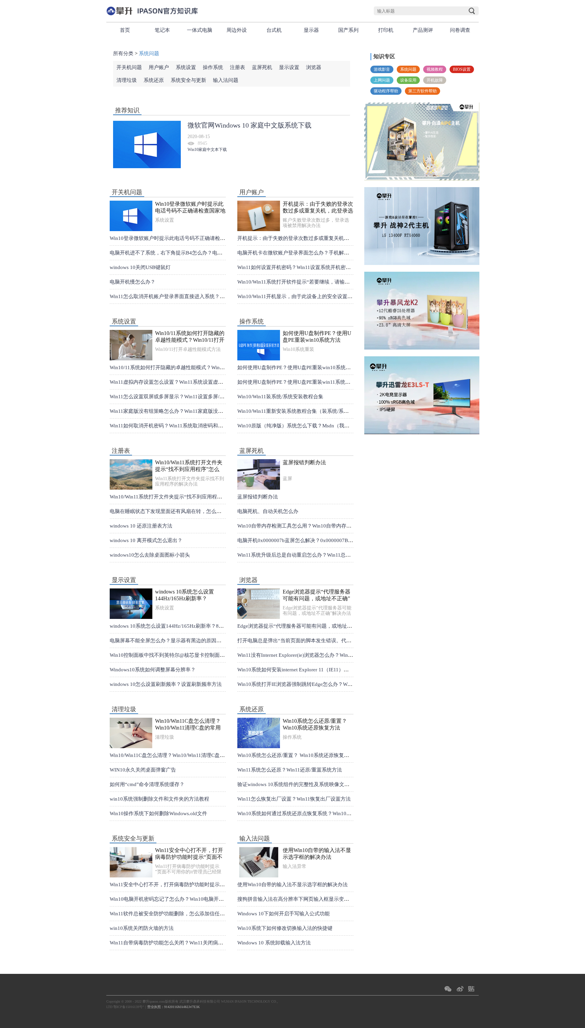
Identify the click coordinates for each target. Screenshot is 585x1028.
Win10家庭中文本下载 (207, 149)
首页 (125, 30)
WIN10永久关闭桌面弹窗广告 (143, 770)
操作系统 (213, 67)
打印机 (385, 30)
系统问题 (408, 69)
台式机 (274, 30)
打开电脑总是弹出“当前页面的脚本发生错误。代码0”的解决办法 (309, 640)
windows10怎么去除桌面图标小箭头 (150, 555)
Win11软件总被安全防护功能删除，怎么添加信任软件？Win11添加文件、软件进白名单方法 (212, 913)
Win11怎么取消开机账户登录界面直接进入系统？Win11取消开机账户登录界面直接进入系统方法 (217, 296)
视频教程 (435, 69)
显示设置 (289, 67)
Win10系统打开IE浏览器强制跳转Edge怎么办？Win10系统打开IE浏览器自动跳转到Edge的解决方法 (348, 684)
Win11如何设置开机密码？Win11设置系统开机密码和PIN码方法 (308, 267)
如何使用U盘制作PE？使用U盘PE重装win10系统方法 (317, 336)
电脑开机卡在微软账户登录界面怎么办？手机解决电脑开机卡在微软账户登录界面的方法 (336, 252)
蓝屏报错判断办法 (304, 462)
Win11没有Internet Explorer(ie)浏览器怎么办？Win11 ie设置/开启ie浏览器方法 (323, 655)
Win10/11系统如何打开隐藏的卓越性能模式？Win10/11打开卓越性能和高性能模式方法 (189, 336)
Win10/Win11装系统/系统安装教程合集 (280, 396)
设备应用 (408, 80)
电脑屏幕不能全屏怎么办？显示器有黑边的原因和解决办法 (176, 640)
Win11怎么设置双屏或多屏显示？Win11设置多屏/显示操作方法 (180, 396)
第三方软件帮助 (422, 91)
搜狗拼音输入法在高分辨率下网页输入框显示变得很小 (298, 899)
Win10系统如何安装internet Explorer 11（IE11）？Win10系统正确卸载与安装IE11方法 (332, 669)
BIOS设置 (462, 69)
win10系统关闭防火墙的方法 (142, 928)
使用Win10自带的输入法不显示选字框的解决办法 (317, 853)
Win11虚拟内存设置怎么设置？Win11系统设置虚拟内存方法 (176, 382)
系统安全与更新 (188, 80)
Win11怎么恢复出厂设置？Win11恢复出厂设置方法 (294, 799)
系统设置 (186, 67)
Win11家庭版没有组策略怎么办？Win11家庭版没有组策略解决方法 (184, 411)
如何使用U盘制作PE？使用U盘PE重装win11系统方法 (296, 382)
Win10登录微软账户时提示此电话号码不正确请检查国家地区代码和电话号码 (190, 207)
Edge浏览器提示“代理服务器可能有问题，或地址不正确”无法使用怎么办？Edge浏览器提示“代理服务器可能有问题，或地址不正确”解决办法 (316, 595)
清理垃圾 (126, 80)
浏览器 (313, 67)
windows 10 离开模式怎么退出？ (146, 540)
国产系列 (348, 30)
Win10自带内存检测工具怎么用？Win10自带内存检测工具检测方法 (312, 526)
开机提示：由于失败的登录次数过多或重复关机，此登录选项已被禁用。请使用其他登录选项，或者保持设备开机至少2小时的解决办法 (318, 207)
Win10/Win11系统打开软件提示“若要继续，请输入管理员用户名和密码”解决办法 (327, 282)
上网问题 (382, 80)
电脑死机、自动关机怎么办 (267, 511)
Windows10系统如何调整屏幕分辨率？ (153, 669)
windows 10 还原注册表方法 (141, 526)
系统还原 (154, 80)
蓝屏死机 (262, 67)
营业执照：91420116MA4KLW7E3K (173, 1007)
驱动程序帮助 (386, 91)
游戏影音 (382, 69)
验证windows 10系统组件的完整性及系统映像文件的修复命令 (306, 784)
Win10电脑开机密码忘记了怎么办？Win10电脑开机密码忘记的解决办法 (189, 899)
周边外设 (236, 30)
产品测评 (423, 30)
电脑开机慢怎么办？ (132, 282)
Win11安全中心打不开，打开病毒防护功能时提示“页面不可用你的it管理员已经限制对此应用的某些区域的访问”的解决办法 (189, 854)
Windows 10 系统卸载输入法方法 (274, 942)
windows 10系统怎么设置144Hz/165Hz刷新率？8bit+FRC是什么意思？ (184, 595)
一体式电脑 (199, 30)
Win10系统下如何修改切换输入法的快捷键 (284, 928)
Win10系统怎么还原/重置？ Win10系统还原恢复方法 (315, 724)
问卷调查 (460, 30)
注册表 (237, 67)
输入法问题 (225, 80)
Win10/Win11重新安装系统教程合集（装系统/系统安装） (300, 411)
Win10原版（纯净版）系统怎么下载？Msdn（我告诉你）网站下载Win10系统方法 (328, 425)
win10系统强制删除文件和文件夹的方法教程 (159, 799)
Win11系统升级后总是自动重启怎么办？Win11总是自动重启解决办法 (314, 555)
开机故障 (435, 80)
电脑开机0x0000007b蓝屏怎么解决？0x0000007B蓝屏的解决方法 (310, 540)
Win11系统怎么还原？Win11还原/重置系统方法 (289, 770)
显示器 (311, 30)
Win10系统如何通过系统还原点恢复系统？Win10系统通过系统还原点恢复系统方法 (329, 813)
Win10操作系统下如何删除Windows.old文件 (158, 813)
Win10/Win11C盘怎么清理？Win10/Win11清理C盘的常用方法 (188, 724)
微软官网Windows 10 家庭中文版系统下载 (249, 125)
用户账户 (159, 67)
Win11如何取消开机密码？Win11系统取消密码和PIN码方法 (175, 425)
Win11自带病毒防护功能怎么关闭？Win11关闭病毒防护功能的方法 (184, 942)
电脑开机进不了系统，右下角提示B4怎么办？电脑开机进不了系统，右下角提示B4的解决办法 (215, 252)
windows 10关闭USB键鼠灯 (140, 267)
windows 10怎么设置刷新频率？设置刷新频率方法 (166, 684)
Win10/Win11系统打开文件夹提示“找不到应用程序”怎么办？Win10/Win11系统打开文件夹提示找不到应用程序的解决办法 (190, 466)
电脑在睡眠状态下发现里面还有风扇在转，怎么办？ (168, 511)
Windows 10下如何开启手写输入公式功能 (283, 913)
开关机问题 (129, 67)
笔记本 (162, 30)
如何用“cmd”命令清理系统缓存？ (147, 784)
